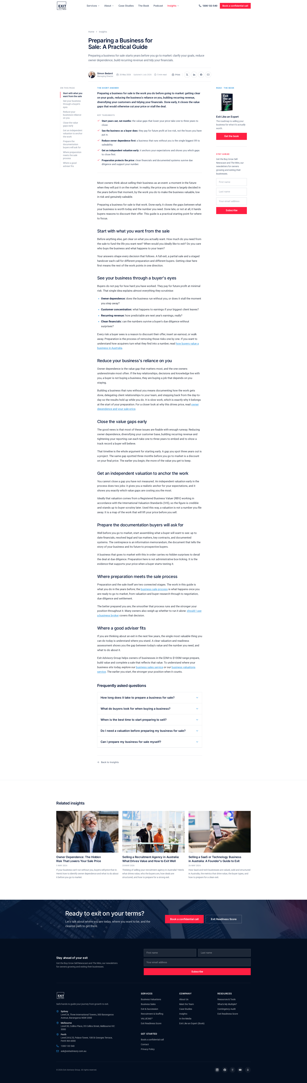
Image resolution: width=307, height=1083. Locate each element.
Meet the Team (186, 1004)
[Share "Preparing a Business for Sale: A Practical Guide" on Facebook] (201, 75)
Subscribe (231, 210)
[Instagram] (232, 1070)
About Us (183, 999)
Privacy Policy (148, 1049)
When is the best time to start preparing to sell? (134, 719)
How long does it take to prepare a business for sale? (138, 697)
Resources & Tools (226, 999)
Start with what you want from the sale (72, 95)
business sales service (149, 667)
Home (91, 31)
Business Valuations (151, 999)
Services (92, 5)
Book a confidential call (235, 5)
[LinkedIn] (217, 1070)
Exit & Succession (149, 1009)
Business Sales (148, 1004)
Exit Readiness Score (223, 919)
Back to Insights (110, 762)
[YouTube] (240, 1070)
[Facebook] (225, 1070)
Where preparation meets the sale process (72, 155)
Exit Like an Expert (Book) (192, 1023)
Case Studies (126, 5)
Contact (145, 1044)
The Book (143, 5)
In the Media (185, 1018)
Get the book (231, 136)
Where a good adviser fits (70, 164)
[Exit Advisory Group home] (61, 5)
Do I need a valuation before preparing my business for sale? (143, 730)
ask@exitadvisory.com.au (73, 1051)
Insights (171, 5)
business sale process (154, 589)
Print (177, 74)
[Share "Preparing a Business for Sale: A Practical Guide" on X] (187, 75)
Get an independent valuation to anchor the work (72, 133)
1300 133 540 (210, 5)
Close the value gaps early (70, 124)
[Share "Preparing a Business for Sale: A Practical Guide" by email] (208, 75)
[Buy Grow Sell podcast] (248, 1070)
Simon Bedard (105, 73)
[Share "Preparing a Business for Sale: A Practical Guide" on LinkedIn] (194, 75)
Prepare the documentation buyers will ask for (72, 144)
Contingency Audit (226, 1009)
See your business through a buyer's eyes (72, 104)
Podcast (158, 5)
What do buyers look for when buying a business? (135, 708)
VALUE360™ (147, 1018)
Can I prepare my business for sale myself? (131, 741)
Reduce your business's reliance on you (72, 115)
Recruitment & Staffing (152, 1013)
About (107, 5)
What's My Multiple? (227, 1004)
